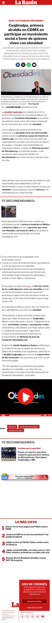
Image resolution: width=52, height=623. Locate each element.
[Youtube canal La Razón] (43, 616)
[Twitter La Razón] (23, 65)
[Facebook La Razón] (18, 65)
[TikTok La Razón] (38, 616)
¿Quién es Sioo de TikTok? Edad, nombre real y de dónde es (27, 543)
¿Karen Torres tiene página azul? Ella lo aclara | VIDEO (26, 528)
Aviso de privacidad (34, 607)
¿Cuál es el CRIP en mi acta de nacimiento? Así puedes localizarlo (27, 535)
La (12, 112)
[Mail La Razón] (34, 65)
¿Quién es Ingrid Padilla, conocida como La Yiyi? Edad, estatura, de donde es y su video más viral (28, 551)
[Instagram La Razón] (32, 616)
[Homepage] (26, 2)
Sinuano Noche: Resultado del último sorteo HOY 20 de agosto (26, 559)
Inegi (28, 286)
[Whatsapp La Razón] (28, 65)
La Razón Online (13, 107)
